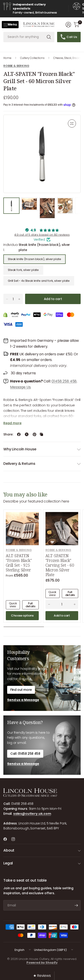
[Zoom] (72, 123)
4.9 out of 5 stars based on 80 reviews (42, 235)
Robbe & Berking (16, 66)
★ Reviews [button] (42, 975)
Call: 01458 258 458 (25, 753)
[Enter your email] (76, 905)
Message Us (20, 387)
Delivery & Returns (19, 463)
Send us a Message (23, 700)
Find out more (21, 689)
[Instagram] (15, 839)
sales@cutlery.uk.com (32, 813)
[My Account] (68, 25)
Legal (8, 863)
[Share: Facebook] (19, 434)
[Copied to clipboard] (41, 434)
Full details (30, 604)
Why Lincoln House (19, 449)
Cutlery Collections (32, 58)
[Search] (48, 37)
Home (7, 58)
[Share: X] (27, 434)
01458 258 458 (64, 381)
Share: (8, 434)
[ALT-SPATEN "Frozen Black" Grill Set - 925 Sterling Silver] (22, 528)
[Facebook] (7, 839)
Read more (12, 423)
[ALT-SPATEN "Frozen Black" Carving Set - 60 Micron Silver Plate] (61, 528)
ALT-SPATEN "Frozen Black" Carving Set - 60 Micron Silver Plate (59, 565)
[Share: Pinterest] (34, 434)
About (8, 850)
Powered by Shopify (42, 962)
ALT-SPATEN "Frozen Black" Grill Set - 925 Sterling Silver (19, 562)
